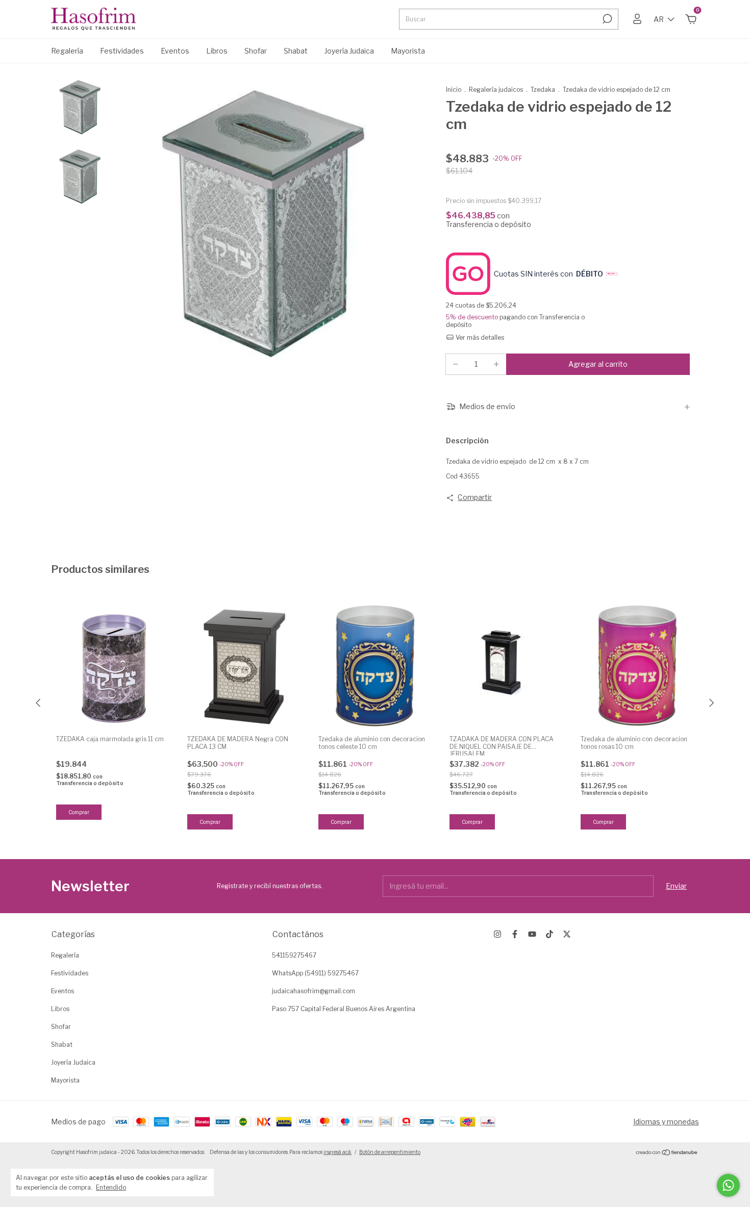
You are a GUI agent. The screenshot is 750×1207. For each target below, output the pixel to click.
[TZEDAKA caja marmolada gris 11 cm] (112, 665)
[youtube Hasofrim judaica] (532, 934)
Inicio (453, 89)
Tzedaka (543, 89)
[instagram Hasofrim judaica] (497, 934)
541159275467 (294, 955)
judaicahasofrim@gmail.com (313, 991)
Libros (217, 50)
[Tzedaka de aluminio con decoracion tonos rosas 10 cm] (637, 665)
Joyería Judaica (349, 50)
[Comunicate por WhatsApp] (728, 1185)
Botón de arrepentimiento (389, 1152)
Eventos (175, 50)
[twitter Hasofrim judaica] (567, 934)
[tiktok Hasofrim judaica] (549, 934)
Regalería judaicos (496, 89)
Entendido (111, 1187)
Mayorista (408, 50)
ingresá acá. (337, 1152)
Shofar (255, 50)
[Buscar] (606, 19)
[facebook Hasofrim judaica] (515, 934)
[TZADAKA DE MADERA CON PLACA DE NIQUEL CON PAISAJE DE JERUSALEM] (506, 665)
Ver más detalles (479, 337)
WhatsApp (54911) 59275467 (315, 973)
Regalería (67, 50)
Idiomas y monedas (666, 1121)
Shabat (296, 50)
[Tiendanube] (667, 1153)
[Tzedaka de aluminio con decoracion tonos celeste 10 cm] (375, 665)
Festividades (122, 50)
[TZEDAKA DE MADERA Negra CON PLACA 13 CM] (244, 665)
